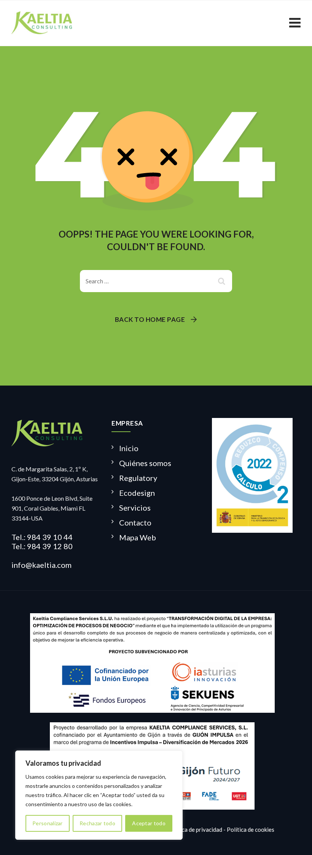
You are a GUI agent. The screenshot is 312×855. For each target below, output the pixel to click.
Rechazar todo (97, 823)
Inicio (128, 448)
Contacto (135, 522)
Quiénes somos (145, 463)
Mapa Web (137, 537)
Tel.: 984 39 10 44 (42, 537)
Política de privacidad (195, 829)
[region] (99, 795)
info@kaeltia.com (41, 564)
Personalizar (47, 823)
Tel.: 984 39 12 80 (42, 546)
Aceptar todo (149, 823)
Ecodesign (137, 492)
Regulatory (138, 477)
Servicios (135, 507)
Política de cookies (250, 829)
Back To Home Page (150, 319)
